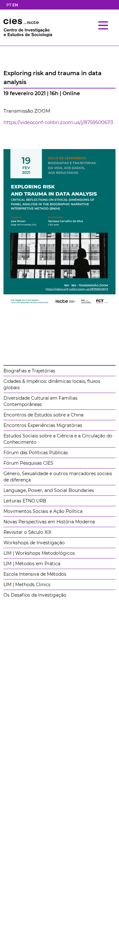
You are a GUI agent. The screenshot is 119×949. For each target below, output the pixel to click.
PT (8, 5)
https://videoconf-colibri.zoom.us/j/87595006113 (58, 122)
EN (15, 5)
